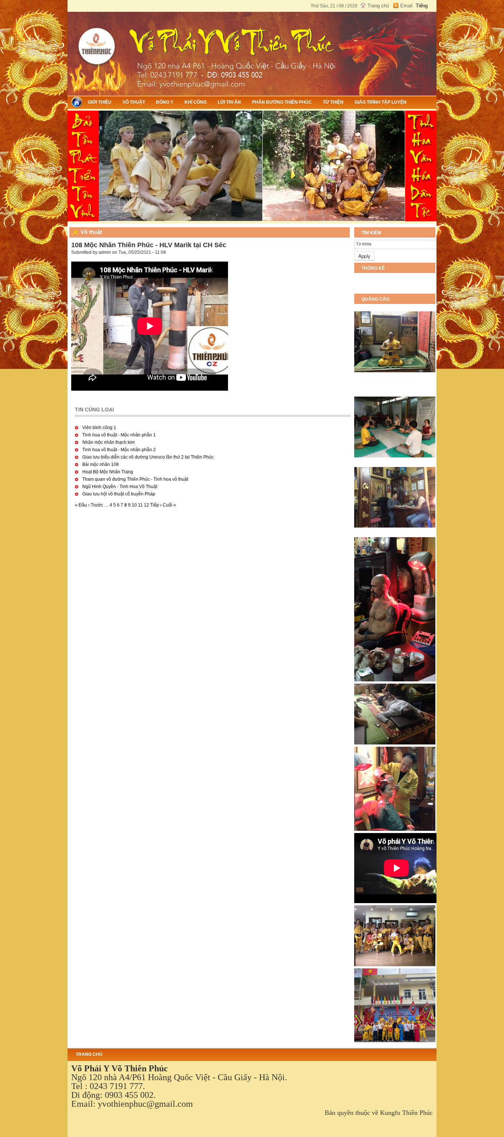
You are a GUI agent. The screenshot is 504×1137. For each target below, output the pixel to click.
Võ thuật (133, 102)
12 (146, 505)
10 (134, 505)
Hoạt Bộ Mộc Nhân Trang (107, 471)
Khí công (195, 102)
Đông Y (164, 102)
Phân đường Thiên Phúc (282, 102)
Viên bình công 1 (99, 427)
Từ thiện (333, 102)
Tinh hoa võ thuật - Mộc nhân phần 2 (119, 449)
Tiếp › (156, 505)
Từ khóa (363, 244)
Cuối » (169, 505)
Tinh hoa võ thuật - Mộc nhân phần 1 (119, 435)
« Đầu (81, 505)
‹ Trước (95, 505)
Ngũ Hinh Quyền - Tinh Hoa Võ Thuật (119, 486)
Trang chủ (378, 5)
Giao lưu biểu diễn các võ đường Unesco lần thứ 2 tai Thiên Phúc (148, 457)
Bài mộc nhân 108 (100, 464)
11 (140, 505)
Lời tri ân (229, 102)
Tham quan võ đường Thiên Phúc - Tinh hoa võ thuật (135, 479)
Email (406, 5)
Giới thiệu (99, 102)
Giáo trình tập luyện (381, 102)
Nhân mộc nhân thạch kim (108, 442)
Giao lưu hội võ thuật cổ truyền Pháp (118, 494)
